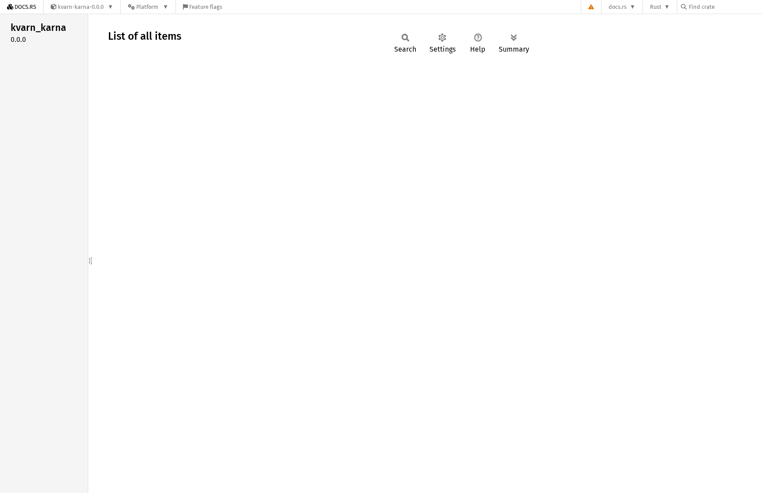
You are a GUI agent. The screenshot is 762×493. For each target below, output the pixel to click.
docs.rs (618, 7)
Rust (655, 7)
